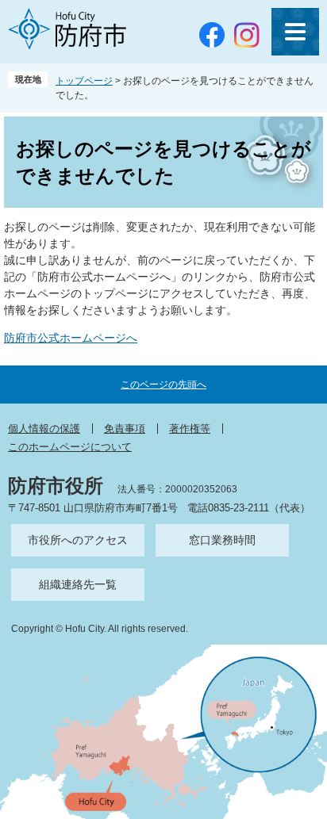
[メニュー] (295, 31)
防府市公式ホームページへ (70, 337)
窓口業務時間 (222, 540)
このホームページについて (70, 447)
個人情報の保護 (44, 428)
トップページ (84, 80)
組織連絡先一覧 (78, 584)
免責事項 (124, 428)
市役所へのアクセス (78, 540)
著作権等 (189, 428)
